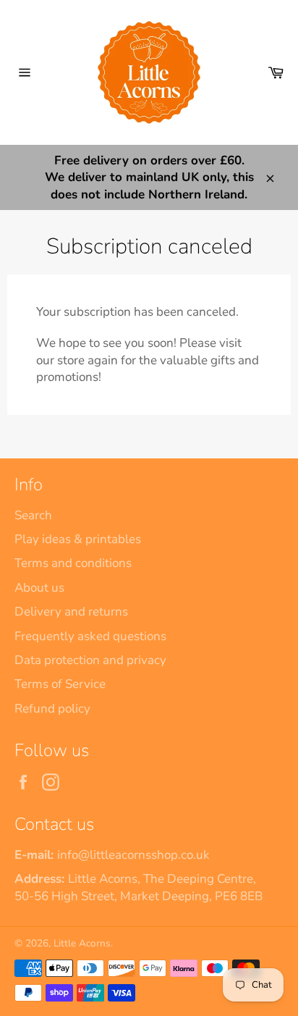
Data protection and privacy (90, 660)
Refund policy (52, 708)
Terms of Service (60, 684)
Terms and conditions (73, 563)
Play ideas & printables (77, 539)
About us (39, 587)
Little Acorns (82, 943)
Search (33, 515)
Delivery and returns (71, 611)
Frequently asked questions (90, 636)
